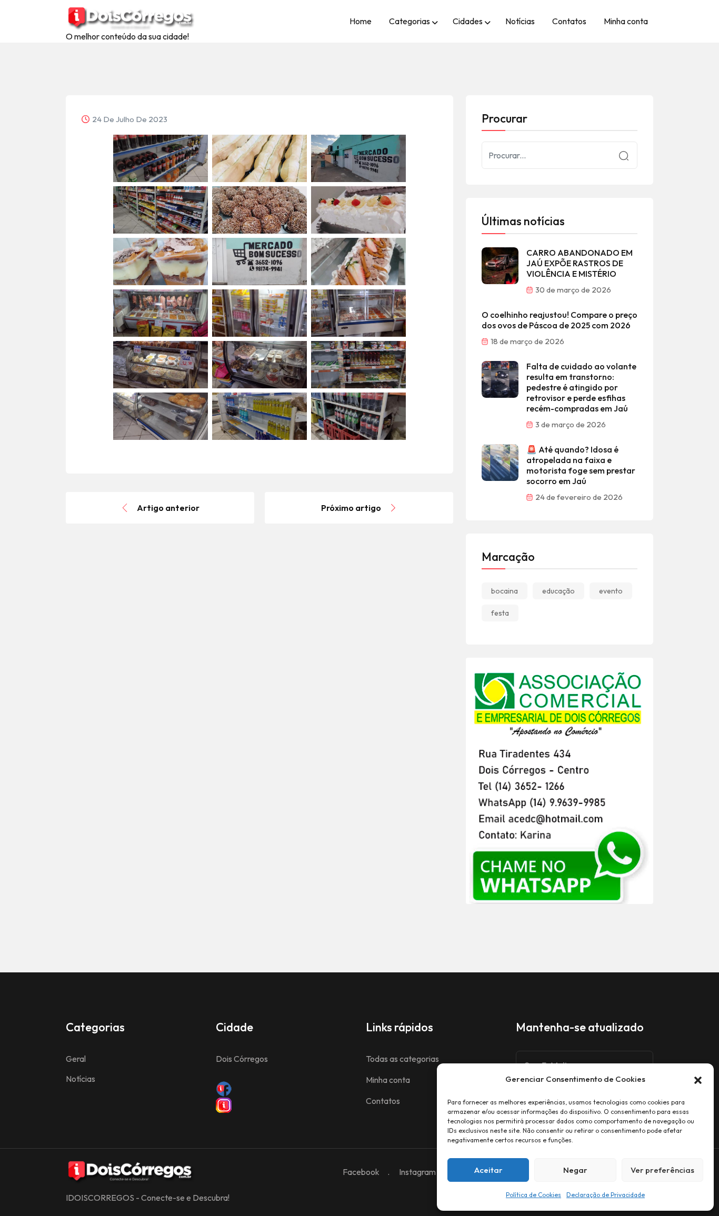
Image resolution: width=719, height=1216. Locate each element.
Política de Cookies (533, 1195)
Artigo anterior (168, 508)
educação (558, 591)
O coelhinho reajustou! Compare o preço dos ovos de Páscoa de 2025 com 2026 (559, 319)
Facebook (361, 1172)
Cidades (468, 21)
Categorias (409, 21)
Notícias (520, 21)
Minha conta (626, 21)
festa (500, 613)
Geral (76, 1058)
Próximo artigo (351, 508)
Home (360, 21)
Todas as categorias (402, 1058)
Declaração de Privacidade (605, 1195)
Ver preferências (662, 1170)
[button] (698, 1079)
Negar (575, 1170)
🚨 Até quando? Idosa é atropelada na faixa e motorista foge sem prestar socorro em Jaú (580, 465)
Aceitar (488, 1170)
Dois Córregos (242, 1058)
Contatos (569, 21)
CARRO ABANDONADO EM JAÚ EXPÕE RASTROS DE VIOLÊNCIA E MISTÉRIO (579, 263)
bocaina (504, 591)
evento (611, 591)
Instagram (417, 1172)
